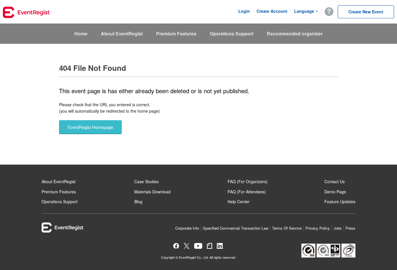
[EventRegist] (26, 13)
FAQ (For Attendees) (247, 192)
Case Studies (146, 181)
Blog (138, 201)
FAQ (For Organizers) (248, 181)
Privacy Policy (317, 228)
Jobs (338, 228)
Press (350, 228)
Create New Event (365, 12)
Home (80, 33)
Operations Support (231, 33)
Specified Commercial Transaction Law (235, 228)
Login (244, 11)
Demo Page (335, 192)
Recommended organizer (295, 33)
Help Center (239, 201)
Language (306, 11)
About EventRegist (122, 33)
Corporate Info (187, 228)
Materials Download (152, 192)
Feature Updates (339, 201)
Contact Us (334, 181)
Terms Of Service (287, 228)
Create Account (272, 11)
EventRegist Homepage (90, 127)
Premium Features (176, 33)
